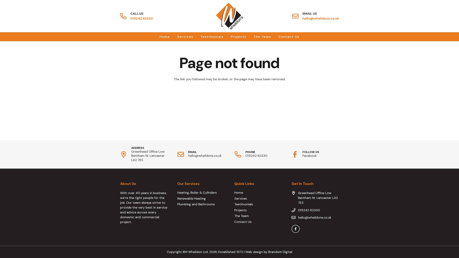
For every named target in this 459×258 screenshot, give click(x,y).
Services (240, 198)
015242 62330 (256, 156)
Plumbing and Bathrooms (196, 204)
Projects (240, 210)
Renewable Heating (191, 198)
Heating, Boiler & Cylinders (197, 192)
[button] (196, 37)
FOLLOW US (310, 152)
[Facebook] (296, 229)
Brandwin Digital (280, 252)
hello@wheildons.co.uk (205, 156)
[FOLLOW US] (297, 154)
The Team (241, 216)
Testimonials (243, 204)
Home (238, 192)
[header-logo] (229, 16)
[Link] (123, 16)
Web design (254, 252)
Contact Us (243, 222)
